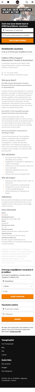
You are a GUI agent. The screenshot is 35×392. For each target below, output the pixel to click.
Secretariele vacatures (25, 251)
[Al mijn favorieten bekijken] (8, 2)
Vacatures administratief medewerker (15, 254)
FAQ (3, 351)
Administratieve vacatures (20, 249)
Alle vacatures (6, 364)
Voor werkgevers (7, 371)
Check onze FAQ (15, 331)
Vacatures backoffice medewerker (14, 256)
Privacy (13, 380)
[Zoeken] (27, 2)
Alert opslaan (17, 296)
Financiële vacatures (9, 251)
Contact (4, 355)
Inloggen (4, 367)
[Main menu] (2, 2)
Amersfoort (6, 249)
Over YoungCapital (7, 344)
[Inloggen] (32, 2)
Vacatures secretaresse (10, 259)
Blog (3, 347)
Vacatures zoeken (17, 40)
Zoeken (17, 319)
